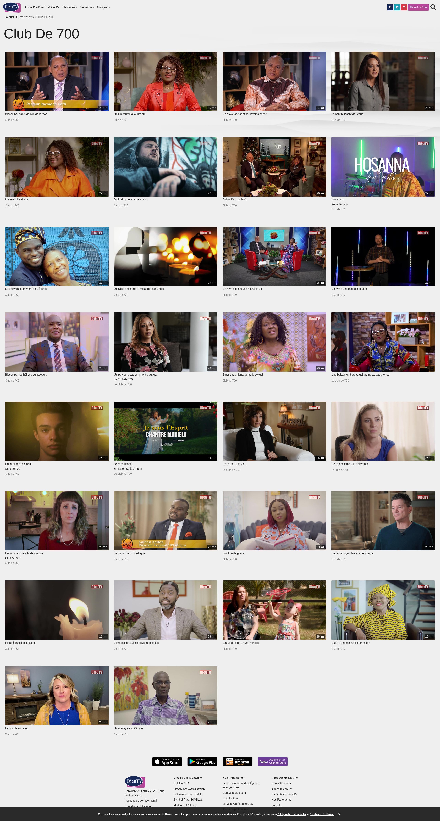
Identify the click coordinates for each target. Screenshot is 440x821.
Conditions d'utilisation (138, 806)
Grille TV (53, 7)
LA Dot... (277, 805)
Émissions (86, 7)
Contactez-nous (281, 783)
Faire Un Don (418, 7)
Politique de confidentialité (141, 800)
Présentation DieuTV (284, 794)
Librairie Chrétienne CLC (238, 803)
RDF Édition (230, 798)
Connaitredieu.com (234, 792)
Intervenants (69, 7)
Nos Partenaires (281, 799)
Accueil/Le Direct (35, 7)
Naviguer (102, 7)
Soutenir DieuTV (282, 788)
